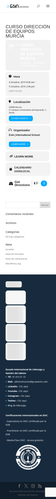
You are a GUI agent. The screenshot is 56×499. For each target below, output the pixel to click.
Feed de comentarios (16, 258)
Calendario (22, 167)
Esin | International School (24, 135)
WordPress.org (13, 263)
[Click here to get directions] (44, 183)
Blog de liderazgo (17, 405)
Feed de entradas (15, 254)
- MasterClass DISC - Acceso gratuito (24, 440)
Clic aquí (23, 386)
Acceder (10, 249)
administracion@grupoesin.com (31, 381)
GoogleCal (22, 171)
